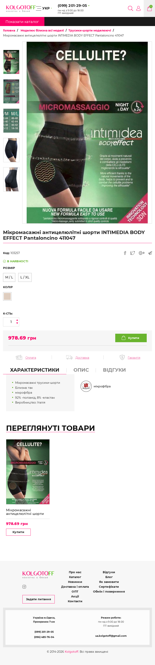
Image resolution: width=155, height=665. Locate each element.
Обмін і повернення (109, 591)
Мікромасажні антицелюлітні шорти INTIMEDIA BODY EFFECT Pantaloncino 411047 (27, 511)
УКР (46, 8)
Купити (18, 532)
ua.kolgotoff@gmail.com (111, 635)
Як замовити (109, 582)
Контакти (75, 601)
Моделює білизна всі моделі (42, 30)
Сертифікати (109, 587)
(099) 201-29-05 (44, 631)
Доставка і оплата (75, 587)
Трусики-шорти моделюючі (89, 30)
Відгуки (109, 572)
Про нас (75, 572)
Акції (75, 596)
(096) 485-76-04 (44, 637)
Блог (109, 577)
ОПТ (75, 591)
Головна (9, 30)
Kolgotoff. (72, 651)
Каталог (75, 577)
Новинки (75, 582)
